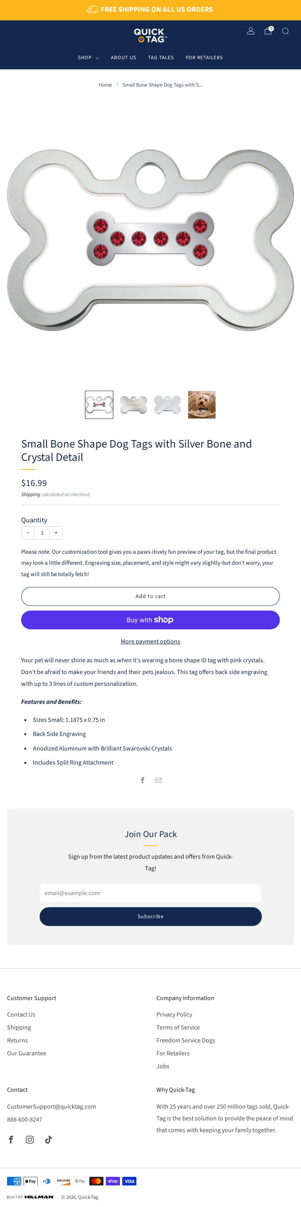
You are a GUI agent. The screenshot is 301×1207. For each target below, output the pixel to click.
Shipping (30, 494)
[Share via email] (158, 780)
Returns (17, 1040)
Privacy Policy (174, 1014)
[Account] (251, 31)
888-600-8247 (24, 1119)
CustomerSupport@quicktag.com (51, 1106)
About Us (123, 57)
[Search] (285, 31)
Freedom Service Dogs (185, 1040)
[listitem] (150, 10)
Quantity (34, 520)
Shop (85, 57)
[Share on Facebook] (142, 780)
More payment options (150, 641)
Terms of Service (178, 1027)
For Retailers (204, 57)
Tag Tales (161, 57)
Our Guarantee (26, 1053)
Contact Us (21, 1014)
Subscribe (151, 917)
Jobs (162, 1066)
